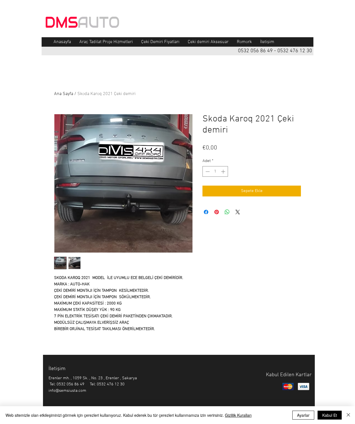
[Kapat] (348, 415)
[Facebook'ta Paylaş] (206, 212)
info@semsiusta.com (67, 390)
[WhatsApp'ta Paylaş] (227, 212)
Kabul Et (329, 415)
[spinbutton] (215, 171)
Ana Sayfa (63, 94)
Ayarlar (303, 415)
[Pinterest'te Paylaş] (216, 212)
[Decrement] (207, 171)
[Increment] (223, 171)
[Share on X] (237, 212)
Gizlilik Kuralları (238, 415)
